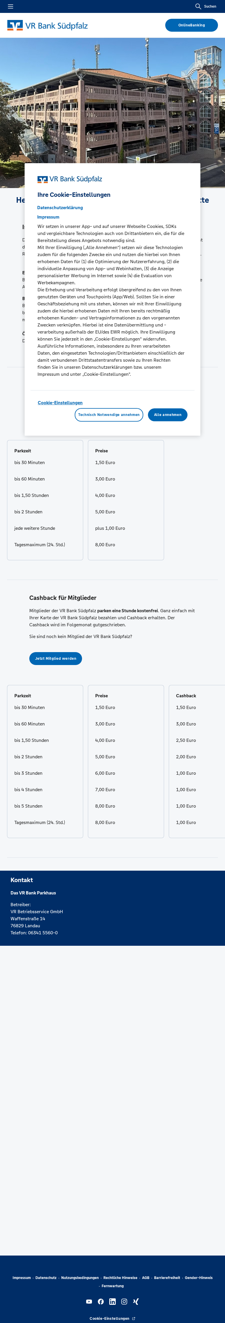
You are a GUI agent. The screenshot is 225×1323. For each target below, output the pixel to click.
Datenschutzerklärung (60, 207)
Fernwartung (113, 1286)
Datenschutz (46, 1277)
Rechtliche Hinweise (120, 1277)
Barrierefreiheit (167, 1277)
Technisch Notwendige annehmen (109, 414)
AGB (145, 1277)
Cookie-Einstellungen (60, 402)
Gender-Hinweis (199, 1277)
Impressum (22, 1277)
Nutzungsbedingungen (80, 1277)
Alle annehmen (167, 414)
